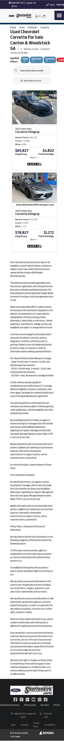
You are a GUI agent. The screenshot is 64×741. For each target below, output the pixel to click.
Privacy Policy (36, 725)
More (32, 157)
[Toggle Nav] (59, 15)
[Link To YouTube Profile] (34, 699)
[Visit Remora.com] (46, 733)
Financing (30, 705)
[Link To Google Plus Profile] (28, 699)
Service (44, 705)
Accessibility (50, 725)
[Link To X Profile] (22, 699)
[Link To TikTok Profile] (45, 699)
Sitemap (24, 725)
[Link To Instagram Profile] (40, 699)
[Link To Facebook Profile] (16, 699)
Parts (57, 705)
